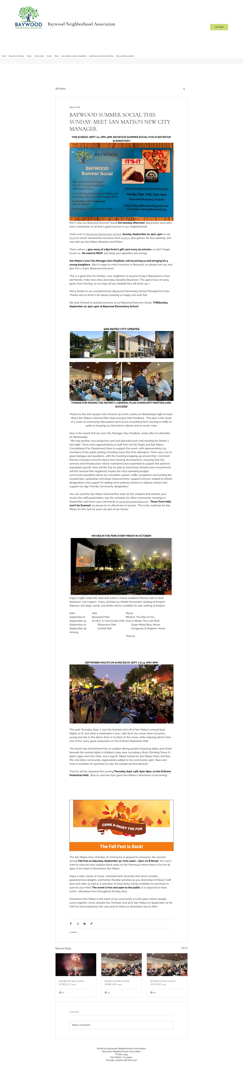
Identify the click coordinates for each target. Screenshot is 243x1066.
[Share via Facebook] (70, 923)
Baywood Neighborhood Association (81, 24)
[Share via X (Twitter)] (77, 923)
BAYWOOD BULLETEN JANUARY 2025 (163, 983)
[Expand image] (95, 381)
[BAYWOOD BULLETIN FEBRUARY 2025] (121, 964)
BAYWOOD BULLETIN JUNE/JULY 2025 (71, 983)
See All (184, 948)
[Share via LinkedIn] (84, 923)
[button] (184, 89)
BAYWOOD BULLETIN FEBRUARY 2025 (117, 983)
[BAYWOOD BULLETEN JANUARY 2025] (167, 964)
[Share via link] (91, 923)
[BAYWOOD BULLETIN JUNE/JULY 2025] (76, 964)
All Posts (60, 88)
